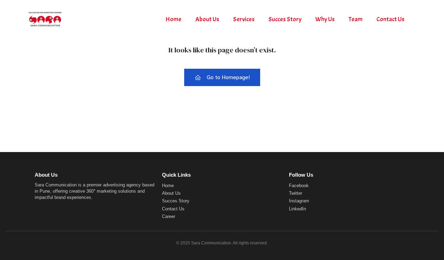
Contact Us (390, 19)
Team (355, 19)
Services (244, 19)
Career (168, 216)
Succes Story (284, 19)
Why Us (325, 19)
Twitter (295, 193)
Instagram (299, 200)
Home (173, 19)
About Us (207, 19)
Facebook (299, 185)
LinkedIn (297, 208)
